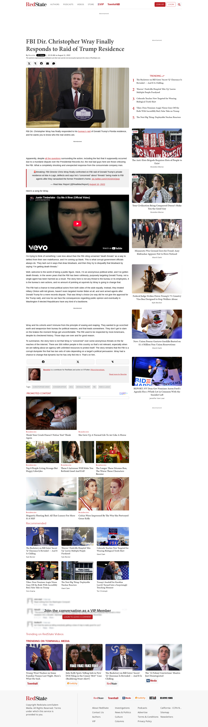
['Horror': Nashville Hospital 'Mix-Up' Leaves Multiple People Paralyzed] (77, 536)
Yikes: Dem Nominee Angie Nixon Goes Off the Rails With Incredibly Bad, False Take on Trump (41, 585)
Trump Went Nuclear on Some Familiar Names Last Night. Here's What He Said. (43, 675)
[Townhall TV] (114, 4)
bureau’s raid (84, 131)
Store (91, 4)
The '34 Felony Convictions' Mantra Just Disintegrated (162, 674)
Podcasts (68, 4)
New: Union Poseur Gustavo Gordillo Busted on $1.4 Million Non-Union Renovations (157, 343)
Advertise (142, 712)
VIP (93, 721)
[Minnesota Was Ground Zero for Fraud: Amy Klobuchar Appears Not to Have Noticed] (157, 233)
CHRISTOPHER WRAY (41, 387)
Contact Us (98, 712)
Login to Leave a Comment (77, 617)
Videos (80, 4)
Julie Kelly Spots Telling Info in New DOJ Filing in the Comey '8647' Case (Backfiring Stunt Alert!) (84, 675)
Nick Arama (30, 591)
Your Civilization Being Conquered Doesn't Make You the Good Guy (157, 207)
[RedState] (36, 4)
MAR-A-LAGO (104, 387)
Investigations (122, 707)
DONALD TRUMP (83, 387)
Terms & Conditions (148, 716)
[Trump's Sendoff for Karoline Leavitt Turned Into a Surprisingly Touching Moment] (113, 570)
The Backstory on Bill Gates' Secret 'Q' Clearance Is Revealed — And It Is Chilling (42, 550)
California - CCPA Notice (171, 707)
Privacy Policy (145, 721)
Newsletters (166, 716)
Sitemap (164, 712)
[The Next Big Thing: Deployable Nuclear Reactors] (77, 570)
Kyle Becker (30, 557)
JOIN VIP (160, 4)
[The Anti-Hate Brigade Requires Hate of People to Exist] (157, 142)
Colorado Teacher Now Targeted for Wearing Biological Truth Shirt (113, 549)
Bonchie (31, 55)
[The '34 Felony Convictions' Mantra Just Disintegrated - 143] (163, 657)
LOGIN (171, 4)
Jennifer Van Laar (157, 398)
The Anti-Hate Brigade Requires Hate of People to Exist (157, 161)
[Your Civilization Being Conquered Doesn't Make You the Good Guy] (157, 188)
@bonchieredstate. (97, 370)
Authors (54, 4)
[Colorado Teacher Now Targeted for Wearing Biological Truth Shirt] (113, 536)
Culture (119, 716)
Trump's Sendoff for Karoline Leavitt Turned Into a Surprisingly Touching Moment (112, 585)
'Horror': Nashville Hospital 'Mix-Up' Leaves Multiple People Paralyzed (76, 550)
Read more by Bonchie (118, 374)
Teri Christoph (102, 591)
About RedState (100, 707)
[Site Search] (179, 4)
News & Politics (123, 712)
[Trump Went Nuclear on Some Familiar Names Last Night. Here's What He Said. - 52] (44, 657)
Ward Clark (101, 554)
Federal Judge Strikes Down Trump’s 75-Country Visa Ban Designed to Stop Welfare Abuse (157, 297)
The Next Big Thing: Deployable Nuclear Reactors (75, 583)
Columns (119, 721)
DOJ (71, 387)
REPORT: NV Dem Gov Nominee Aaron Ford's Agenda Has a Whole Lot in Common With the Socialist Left (157, 391)
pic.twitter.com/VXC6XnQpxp (106, 179)
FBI (94, 387)
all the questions (53, 158)
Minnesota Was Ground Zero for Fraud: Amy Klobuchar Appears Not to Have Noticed (157, 252)
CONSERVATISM (59, 387)
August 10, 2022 (97, 184)
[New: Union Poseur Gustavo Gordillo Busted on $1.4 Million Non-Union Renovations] (157, 324)
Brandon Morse (157, 167)
